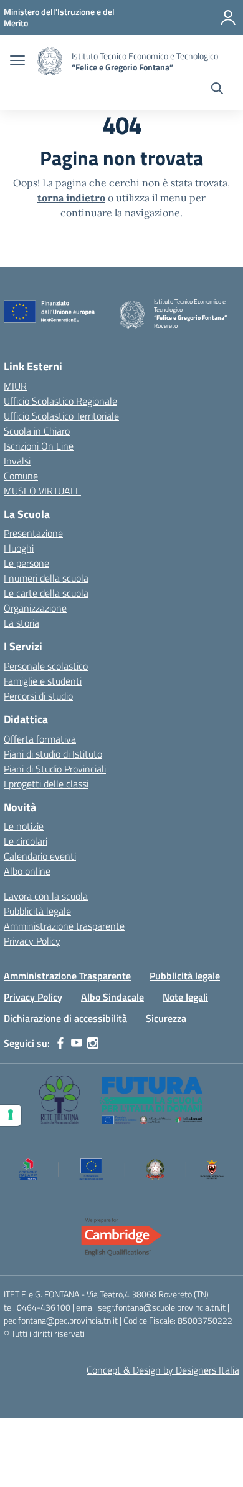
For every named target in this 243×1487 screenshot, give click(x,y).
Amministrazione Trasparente (67, 975)
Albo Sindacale (112, 996)
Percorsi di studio (38, 695)
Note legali (185, 996)
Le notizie (24, 826)
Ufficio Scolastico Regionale (60, 400)
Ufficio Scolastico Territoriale (61, 415)
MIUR (15, 385)
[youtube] (76, 1043)
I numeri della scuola (46, 577)
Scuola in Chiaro (37, 430)
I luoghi (19, 548)
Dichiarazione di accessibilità (65, 1018)
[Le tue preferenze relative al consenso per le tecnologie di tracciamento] (10, 1115)
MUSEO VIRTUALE (42, 490)
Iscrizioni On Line (39, 445)
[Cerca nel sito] (217, 90)
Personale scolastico (46, 665)
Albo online (27, 871)
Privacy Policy (32, 940)
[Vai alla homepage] (49, 61)
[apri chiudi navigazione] (17, 61)
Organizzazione (35, 607)
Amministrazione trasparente (64, 925)
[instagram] (92, 1043)
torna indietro (71, 197)
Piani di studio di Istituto (53, 753)
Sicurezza (166, 1018)
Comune (21, 475)
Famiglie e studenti (43, 680)
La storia (21, 622)
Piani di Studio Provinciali (55, 768)
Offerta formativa (40, 738)
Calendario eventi (40, 856)
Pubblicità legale (37, 910)
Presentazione (33, 533)
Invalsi (17, 460)
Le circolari (25, 841)
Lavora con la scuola (46, 895)
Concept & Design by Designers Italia (163, 1369)
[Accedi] (228, 17)
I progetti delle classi (46, 783)
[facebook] (60, 1043)
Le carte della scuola (46, 592)
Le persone (26, 563)
